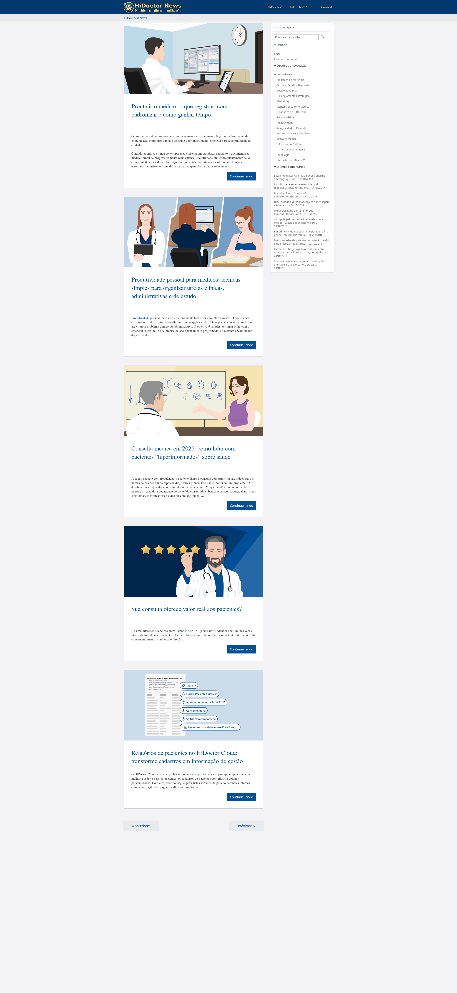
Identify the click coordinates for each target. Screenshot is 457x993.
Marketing (283, 101)
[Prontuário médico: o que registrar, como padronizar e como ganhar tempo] (193, 59)
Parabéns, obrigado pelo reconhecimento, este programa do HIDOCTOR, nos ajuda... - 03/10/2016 (300, 252)
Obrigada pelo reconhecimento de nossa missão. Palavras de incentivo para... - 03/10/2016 (298, 223)
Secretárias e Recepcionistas (294, 133)
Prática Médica (285, 117)
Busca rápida (285, 27)
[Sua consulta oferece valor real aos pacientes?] (193, 562)
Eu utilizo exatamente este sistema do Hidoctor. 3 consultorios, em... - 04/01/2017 (299, 186)
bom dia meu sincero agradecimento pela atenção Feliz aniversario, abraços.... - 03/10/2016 (299, 264)
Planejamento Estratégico (294, 96)
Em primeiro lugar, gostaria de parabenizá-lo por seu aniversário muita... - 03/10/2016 (301, 233)
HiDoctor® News (284, 74)
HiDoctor (275, 7)
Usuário (282, 45)
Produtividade (140, 318)
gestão (201, 774)
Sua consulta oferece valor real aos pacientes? (186, 609)
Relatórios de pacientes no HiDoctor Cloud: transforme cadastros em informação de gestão (187, 756)
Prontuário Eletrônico (291, 144)
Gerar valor (182, 635)
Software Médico (287, 138)
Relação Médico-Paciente (291, 128)
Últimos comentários (291, 167)
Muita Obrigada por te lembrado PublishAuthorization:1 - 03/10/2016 (295, 212)
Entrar (278, 53)
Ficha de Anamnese (293, 149)
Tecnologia (283, 155)
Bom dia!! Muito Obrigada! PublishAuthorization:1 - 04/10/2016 (295, 194)
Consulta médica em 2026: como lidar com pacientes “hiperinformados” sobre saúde (183, 452)
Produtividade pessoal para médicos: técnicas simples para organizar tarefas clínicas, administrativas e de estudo (185, 287)
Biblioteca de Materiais (290, 79)
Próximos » (246, 826)
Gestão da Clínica (287, 90)
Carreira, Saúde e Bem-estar (293, 85)
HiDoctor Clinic (302, 7)
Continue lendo (241, 176)
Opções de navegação (292, 65)
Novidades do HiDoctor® (291, 112)
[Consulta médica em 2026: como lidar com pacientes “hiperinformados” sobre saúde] (193, 401)
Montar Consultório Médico (293, 106)
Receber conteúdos (285, 59)
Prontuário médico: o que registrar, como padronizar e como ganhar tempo (180, 110)
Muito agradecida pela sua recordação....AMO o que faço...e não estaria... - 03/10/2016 (301, 242)
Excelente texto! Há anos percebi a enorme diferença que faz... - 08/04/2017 (299, 177)
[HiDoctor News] (153, 7)
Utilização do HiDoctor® (291, 160)
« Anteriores (141, 826)
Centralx (327, 7)
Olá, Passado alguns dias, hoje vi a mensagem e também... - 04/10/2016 (302, 203)
